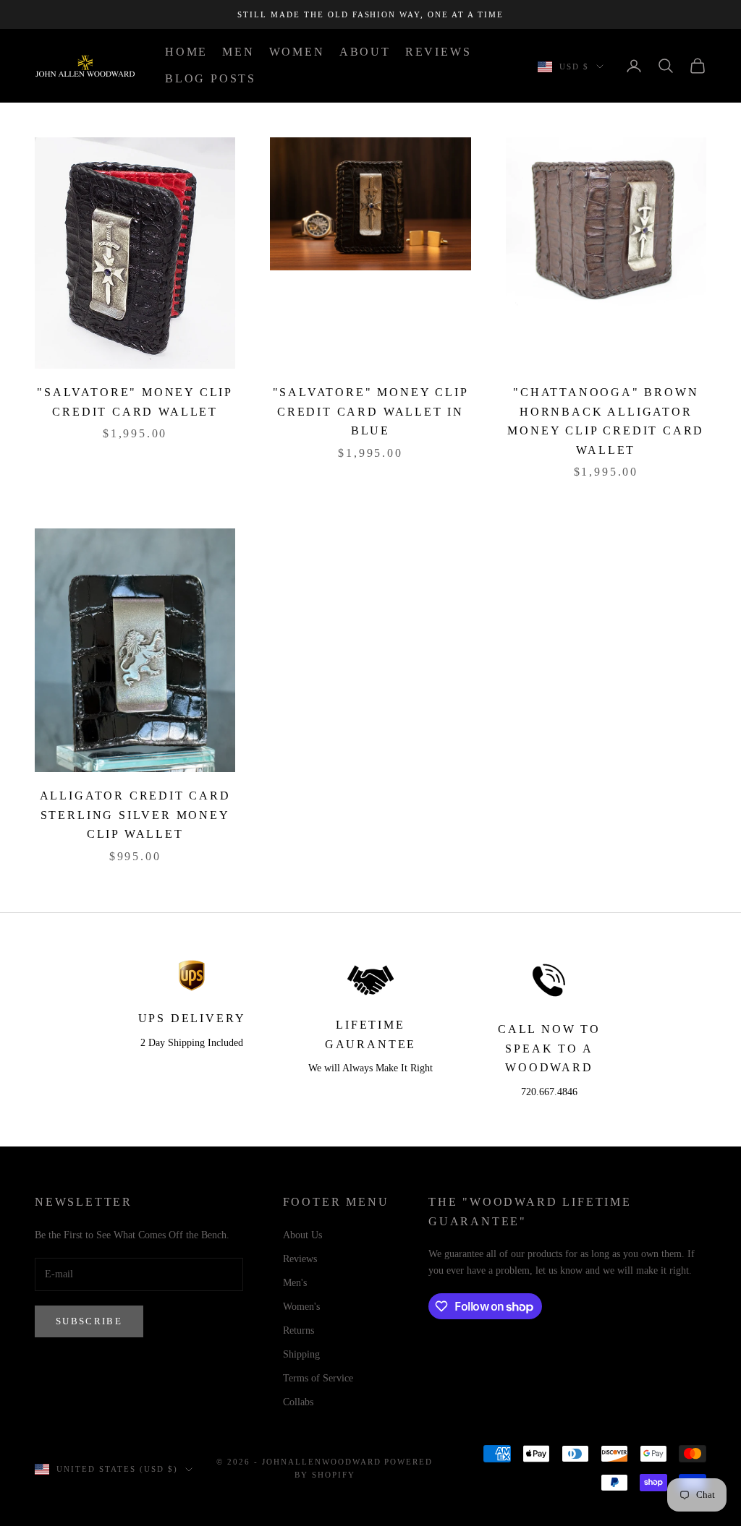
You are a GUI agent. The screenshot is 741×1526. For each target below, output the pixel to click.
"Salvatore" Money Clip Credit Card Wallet (135, 402)
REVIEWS (438, 52)
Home (186, 52)
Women (297, 52)
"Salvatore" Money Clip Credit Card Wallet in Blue (371, 411)
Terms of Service (318, 1378)
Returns (298, 1330)
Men (238, 52)
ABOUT (365, 52)
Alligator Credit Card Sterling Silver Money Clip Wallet (135, 814)
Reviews (300, 1258)
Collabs (298, 1402)
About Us (302, 1235)
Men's (295, 1282)
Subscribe (89, 1321)
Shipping (301, 1354)
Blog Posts (210, 78)
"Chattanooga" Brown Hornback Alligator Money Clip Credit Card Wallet (605, 421)
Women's (301, 1306)
